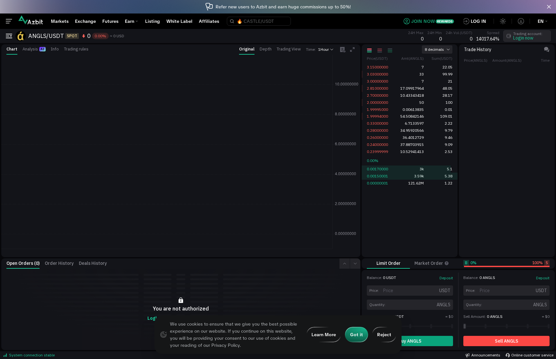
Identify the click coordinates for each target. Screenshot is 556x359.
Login (153, 318)
